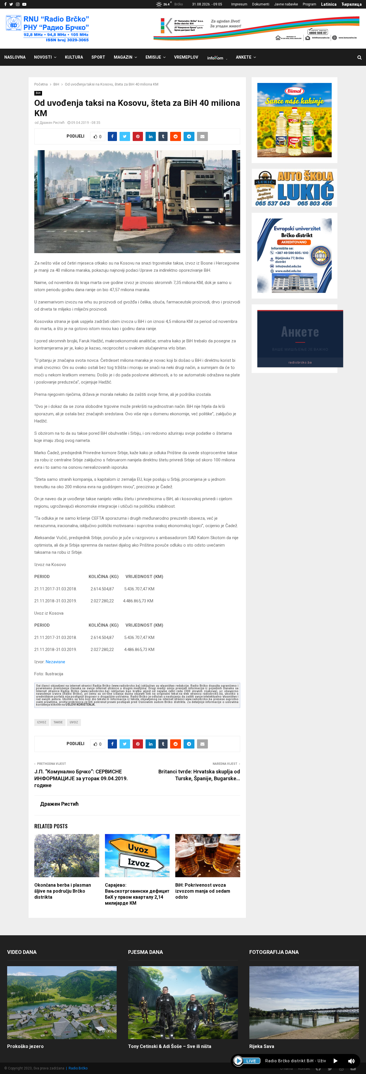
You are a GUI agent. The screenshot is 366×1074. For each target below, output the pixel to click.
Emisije (153, 57)
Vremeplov (186, 57)
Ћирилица (351, 4)
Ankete (243, 57)
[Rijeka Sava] (304, 1002)
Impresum (239, 4)
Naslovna (14, 57)
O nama (286, 1069)
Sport (98, 57)
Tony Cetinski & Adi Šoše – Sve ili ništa (169, 1046)
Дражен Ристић (52, 123)
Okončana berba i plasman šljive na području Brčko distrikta (62, 891)
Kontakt (304, 1069)
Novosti (43, 57)
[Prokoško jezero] (62, 1002)
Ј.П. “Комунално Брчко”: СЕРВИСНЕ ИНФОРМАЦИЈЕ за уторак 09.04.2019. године (81, 778)
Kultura (74, 57)
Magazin (123, 57)
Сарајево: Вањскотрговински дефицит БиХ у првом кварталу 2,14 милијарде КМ (137, 894)
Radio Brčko (78, 1068)
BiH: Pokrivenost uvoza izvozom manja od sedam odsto (202, 891)
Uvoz (74, 722)
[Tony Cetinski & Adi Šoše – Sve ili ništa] (183, 1002)
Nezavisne (55, 661)
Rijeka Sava (261, 1046)
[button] (335, 1061)
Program (309, 4)
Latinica (329, 4)
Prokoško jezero (25, 1046)
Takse (58, 722)
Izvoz (41, 722)
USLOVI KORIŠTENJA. (80, 704)
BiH (38, 93)
